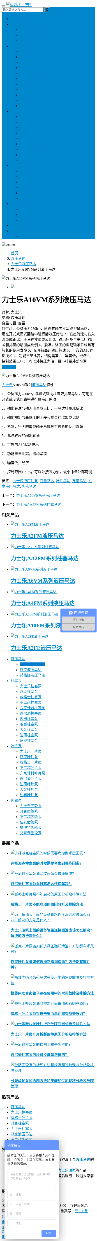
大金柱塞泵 (29, 100)
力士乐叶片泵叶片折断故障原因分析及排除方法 (49, 1034)
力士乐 (7, 385)
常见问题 (27, 220)
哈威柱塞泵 (29, 95)
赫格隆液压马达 (32, 40)
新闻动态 (18, 204)
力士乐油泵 (67, 1170)
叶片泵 (16, 111)
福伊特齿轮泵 (31, 187)
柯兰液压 (18, 19)
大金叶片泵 (29, 155)
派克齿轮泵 (29, 176)
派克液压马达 (31, 35)
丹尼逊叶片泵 (31, 138)
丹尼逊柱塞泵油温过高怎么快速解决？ (41, 884)
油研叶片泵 (29, 144)
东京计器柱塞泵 (32, 78)
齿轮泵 (16, 166)
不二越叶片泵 (31, 133)
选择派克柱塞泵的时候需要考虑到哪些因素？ (47, 863)
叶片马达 (63, 481)
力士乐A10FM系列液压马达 (44, 625)
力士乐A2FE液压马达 (36, 648)
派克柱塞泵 (29, 57)
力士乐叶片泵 (31, 117)
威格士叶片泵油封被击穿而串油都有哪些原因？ (49, 1014)
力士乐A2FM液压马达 (37, 536)
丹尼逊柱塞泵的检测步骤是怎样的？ (40, 1055)
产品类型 (18, 225)
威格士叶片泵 (31, 127)
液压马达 (18, 24)
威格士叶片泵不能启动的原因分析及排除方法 (47, 904)
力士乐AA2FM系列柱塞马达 (38, 504)
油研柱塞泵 (29, 73)
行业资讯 (27, 209)
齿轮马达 (29, 486)
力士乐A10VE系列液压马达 (38, 495)
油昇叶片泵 (29, 160)
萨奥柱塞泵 (29, 106)
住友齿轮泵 (29, 198)
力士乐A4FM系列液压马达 (43, 603)
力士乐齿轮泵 (31, 171)
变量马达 (47, 481)
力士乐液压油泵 (25, 481)
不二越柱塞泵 (31, 68)
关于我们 (27, 236)
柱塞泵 (16, 46)
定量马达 (79, 481)
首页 (14, 253)
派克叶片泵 (29, 122)
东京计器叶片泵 (32, 149)
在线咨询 (9, 367)
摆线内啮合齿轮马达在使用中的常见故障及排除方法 (52, 993)
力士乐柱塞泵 (31, 51)
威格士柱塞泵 (31, 62)
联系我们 (18, 231)
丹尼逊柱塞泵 (31, 84)
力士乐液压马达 (32, 30)
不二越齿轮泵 (31, 182)
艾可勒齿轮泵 (31, 193)
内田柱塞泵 (29, 89)
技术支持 (27, 215)
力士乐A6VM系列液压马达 (43, 581)
